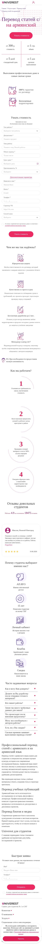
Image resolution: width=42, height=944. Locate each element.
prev (17, 520)
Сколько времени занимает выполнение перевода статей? (18, 733)
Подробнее (8, 545)
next (25, 520)
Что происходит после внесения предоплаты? (15, 715)
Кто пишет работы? (14, 703)
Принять (21, 939)
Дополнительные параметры (21, 177)
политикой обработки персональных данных (15, 225)
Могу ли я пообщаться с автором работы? (16, 721)
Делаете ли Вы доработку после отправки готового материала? (16, 695)
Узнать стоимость (21, 35)
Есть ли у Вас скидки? (15, 727)
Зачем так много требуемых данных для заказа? (17, 709)
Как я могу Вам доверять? (17, 689)
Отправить (21, 887)
